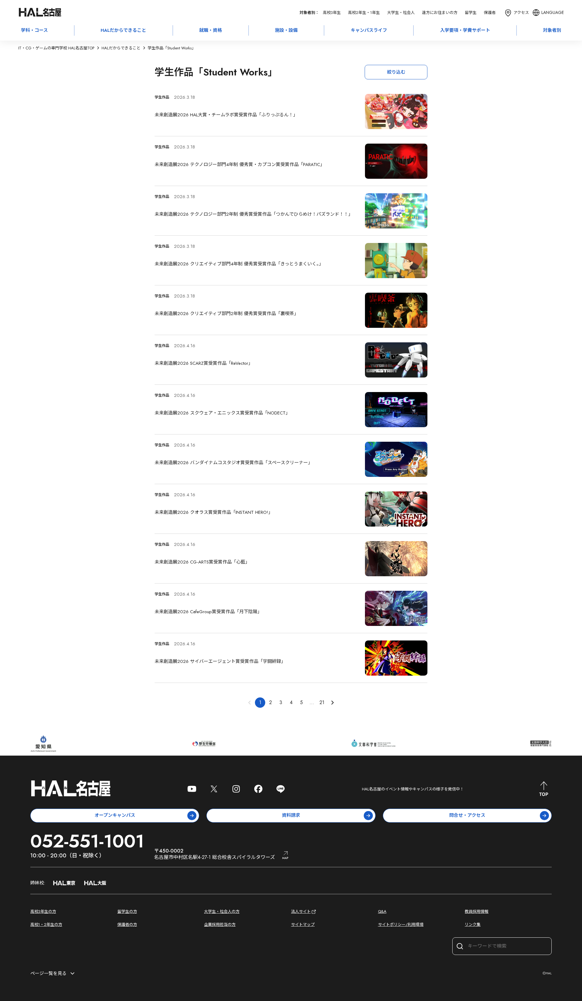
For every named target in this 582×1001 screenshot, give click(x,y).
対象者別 (552, 30)
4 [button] (291, 702)
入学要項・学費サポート (465, 30)
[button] (332, 702)
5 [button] (301, 702)
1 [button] (260, 702)
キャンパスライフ (369, 30)
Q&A (382, 911)
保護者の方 (127, 924)
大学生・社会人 (401, 12)
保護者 (490, 12)
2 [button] (270, 702)
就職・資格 (210, 30)
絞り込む (396, 72)
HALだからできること (123, 30)
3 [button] (280, 702)
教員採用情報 (476, 911)
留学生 (471, 12)
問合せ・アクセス (467, 815)
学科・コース (34, 30)
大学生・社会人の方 (221, 911)
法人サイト (301, 911)
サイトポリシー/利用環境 (400, 924)
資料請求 (291, 815)
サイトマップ (303, 924)
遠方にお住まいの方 (439, 12)
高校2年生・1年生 (364, 12)
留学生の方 (127, 911)
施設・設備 (286, 30)
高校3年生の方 (43, 911)
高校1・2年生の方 (46, 924)
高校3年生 (332, 12)
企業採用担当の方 (220, 924)
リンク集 (472, 924)
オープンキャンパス (115, 815)
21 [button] (321, 702)
